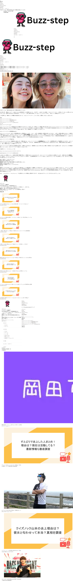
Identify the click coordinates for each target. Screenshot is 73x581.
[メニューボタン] (14, 37)
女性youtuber (7, 335)
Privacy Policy (3, 5)
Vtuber (6, 331)
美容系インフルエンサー (9, 338)
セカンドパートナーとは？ (6, 118)
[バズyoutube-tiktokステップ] (42, 27)
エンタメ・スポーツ (4, 8)
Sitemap (23, 301)
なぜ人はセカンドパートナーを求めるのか (9, 122)
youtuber (2, 6)
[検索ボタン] (14, 36)
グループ (6, 69)
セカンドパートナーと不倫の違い (7, 121)
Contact (1, 3)
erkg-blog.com (14, 173)
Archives (3, 348)
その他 (4, 340)
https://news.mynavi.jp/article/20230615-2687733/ (10, 151)
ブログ (4, 346)
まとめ (1, 123)
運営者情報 (24, 305)
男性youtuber (7, 336)
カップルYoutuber (23, 128)
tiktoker (1, 7)
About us (2, 4)
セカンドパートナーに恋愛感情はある (30, 321)
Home (1, 2)
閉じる (23, 318)
